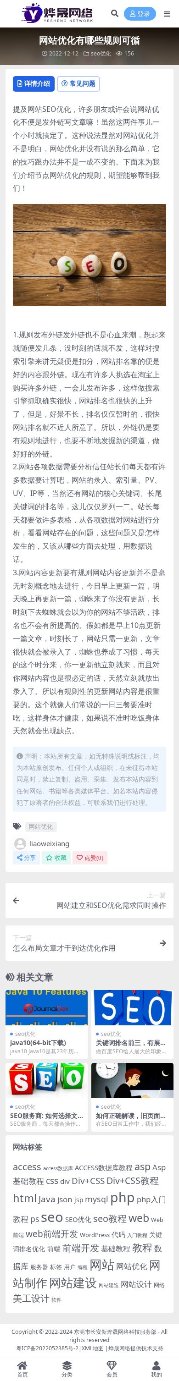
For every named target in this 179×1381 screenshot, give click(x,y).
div (65, 1181)
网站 (102, 1264)
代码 (118, 1234)
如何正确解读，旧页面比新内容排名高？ (131, 1119)
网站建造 (109, 1285)
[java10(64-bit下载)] (47, 1007)
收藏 (61, 857)
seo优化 (101, 53)
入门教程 (137, 1235)
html (25, 1198)
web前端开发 (52, 1234)
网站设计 (136, 1284)
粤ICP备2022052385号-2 (47, 1348)
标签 (56, 1267)
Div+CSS (88, 1181)
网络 (159, 1284)
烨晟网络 (119, 1348)
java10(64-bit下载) (38, 1042)
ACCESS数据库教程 (104, 1167)
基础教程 (115, 1248)
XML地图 (93, 1348)
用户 (70, 1267)
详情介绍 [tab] (37, 83)
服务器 (39, 1267)
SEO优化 (78, 1219)
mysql (96, 1199)
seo (52, 1217)
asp (142, 1166)
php (122, 1197)
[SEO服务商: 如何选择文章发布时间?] (47, 1080)
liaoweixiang (49, 843)
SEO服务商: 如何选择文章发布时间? (44, 1119)
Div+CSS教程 (132, 1180)
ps (34, 1218)
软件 (56, 1299)
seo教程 (110, 1218)
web (139, 1217)
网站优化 (41, 826)
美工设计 (31, 1298)
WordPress (95, 1235)
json (65, 1199)
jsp (78, 1199)
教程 (142, 1247)
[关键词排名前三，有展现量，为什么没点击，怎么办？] (132, 1007)
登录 (143, 14)
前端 (54, 1248)
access (27, 1167)
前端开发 (80, 1247)
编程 (83, 1267)
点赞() (93, 857)
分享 (30, 857)
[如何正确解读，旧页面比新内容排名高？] (132, 1080)
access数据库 (58, 1168)
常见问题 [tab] (82, 83)
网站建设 (73, 1282)
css (52, 1181)
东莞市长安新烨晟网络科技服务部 (115, 1332)
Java (47, 1199)
